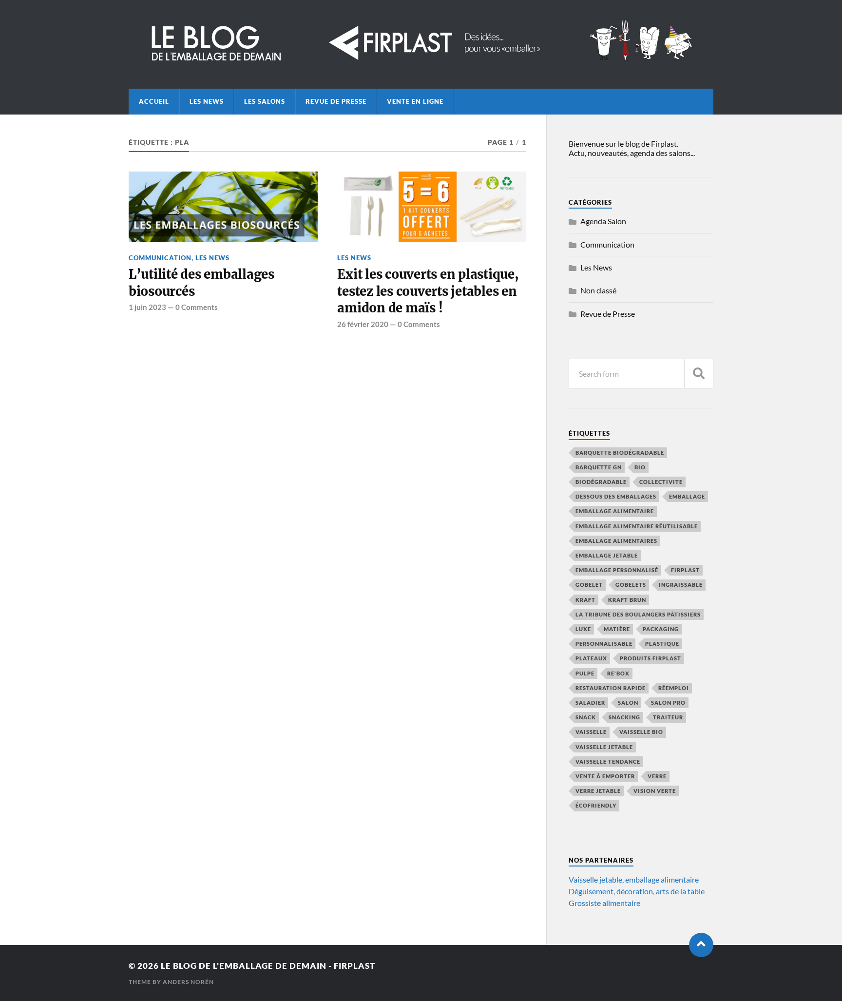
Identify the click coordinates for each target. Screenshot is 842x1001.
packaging (661, 629)
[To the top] (701, 945)
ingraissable (681, 584)
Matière (617, 629)
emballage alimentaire (614, 511)
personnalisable (603, 643)
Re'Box (618, 673)
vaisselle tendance (607, 761)
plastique (662, 643)
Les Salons (264, 101)
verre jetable (598, 791)
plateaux (591, 658)
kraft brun (627, 600)
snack (585, 717)
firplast (685, 570)
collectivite (661, 482)
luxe (583, 629)
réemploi (673, 688)
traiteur (668, 717)
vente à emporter (605, 776)
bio (640, 467)
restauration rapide (610, 688)
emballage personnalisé (616, 570)
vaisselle (591, 732)
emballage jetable (606, 555)
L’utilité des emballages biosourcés (201, 283)
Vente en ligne (415, 101)
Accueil (154, 101)
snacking (624, 717)
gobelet (589, 584)
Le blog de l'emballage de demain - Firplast (268, 966)
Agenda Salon (603, 221)
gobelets (630, 584)
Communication (160, 258)
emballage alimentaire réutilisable (636, 526)
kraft (585, 600)
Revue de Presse (336, 101)
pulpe (584, 673)
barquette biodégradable (619, 452)
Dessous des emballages (615, 496)
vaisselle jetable (604, 747)
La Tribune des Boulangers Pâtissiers (638, 614)
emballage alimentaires (616, 541)
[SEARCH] (698, 373)
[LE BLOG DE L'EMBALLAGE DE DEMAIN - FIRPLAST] (421, 62)
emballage (687, 496)
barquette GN (598, 467)
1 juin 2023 (147, 307)
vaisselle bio (641, 732)
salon (628, 702)
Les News (207, 101)
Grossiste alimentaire (604, 902)
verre (657, 776)
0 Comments (196, 307)
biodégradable (601, 482)
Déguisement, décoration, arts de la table (637, 891)
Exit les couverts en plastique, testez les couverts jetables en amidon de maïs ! (427, 291)
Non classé (598, 290)
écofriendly (595, 805)
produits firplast (650, 658)
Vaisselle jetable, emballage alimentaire (634, 879)
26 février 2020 (362, 324)
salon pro (668, 702)
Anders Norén (188, 981)
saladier (590, 702)
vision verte (654, 791)
